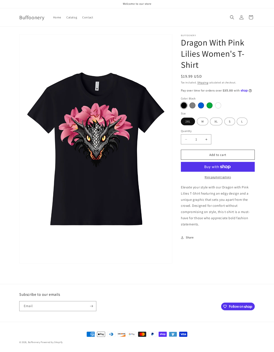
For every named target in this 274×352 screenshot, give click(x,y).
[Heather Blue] (201, 105)
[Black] (184, 105)
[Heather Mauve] (218, 105)
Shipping (202, 82)
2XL (188, 121)
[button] (232, 17)
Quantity (186, 131)
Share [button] (190, 237)
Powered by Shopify (52, 342)
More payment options (218, 177)
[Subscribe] (91, 306)
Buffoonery (34, 342)
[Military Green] (210, 105)
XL (216, 121)
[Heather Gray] (192, 105)
